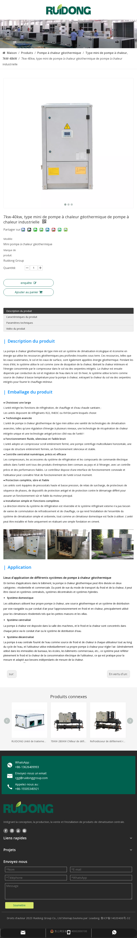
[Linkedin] (12, 830)
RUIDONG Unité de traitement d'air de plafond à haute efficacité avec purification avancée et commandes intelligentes (29, 741)
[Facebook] (5, 830)
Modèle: (8, 239)
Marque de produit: (9, 252)
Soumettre (19, 905)
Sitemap (67, 918)
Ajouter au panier (26, 292)
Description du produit (19, 311)
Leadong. (94, 918)
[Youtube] (18, 830)
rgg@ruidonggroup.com (31, 778)
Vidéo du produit (15, 328)
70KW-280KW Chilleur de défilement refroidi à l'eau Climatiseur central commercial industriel (68, 741)
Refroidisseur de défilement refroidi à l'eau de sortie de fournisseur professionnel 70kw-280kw (108, 741)
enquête (26, 283)
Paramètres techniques (19, 322)
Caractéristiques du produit (21, 317)
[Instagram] (24, 830)
